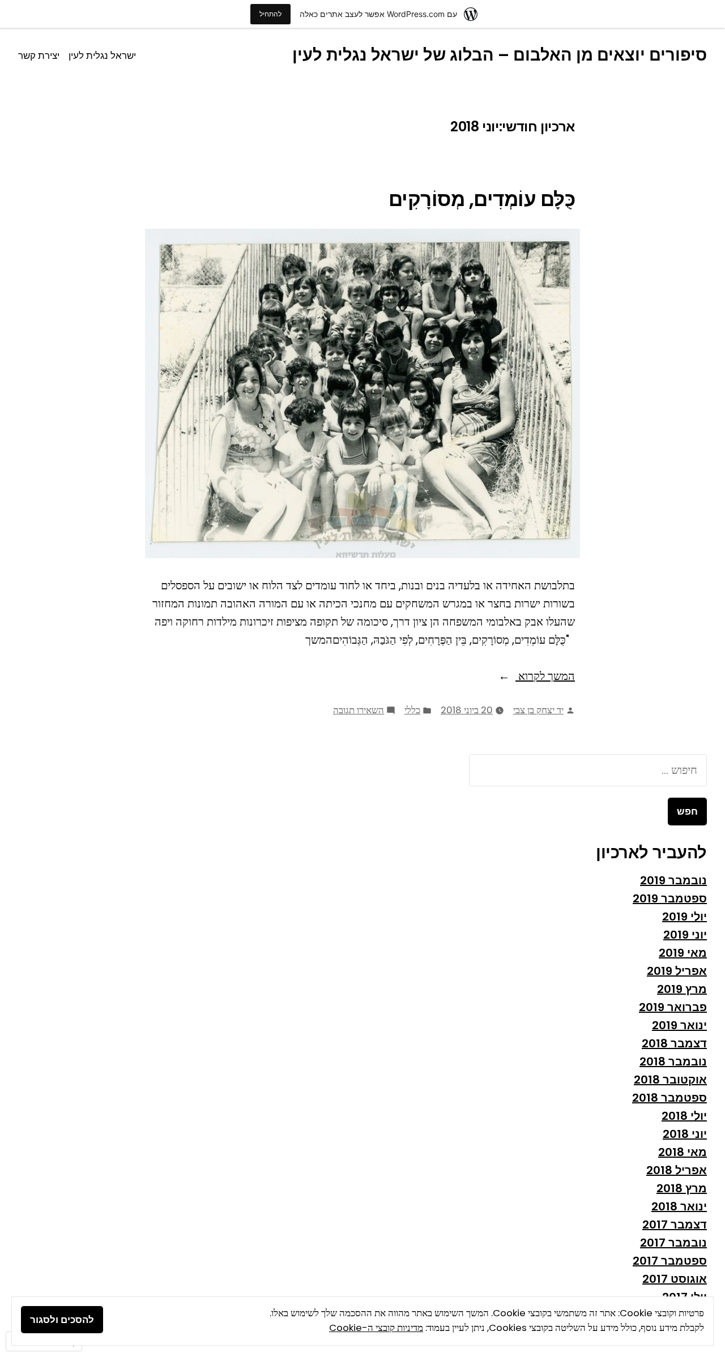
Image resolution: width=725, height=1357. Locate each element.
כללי (412, 710)
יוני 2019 (685, 935)
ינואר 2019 (679, 1025)
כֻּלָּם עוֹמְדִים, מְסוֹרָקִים (482, 199)
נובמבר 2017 (673, 1243)
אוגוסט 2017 (674, 1279)
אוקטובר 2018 (670, 1080)
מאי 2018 (682, 1152)
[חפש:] (588, 770)
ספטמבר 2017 (670, 1261)
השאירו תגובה (358, 710)
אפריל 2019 (677, 971)
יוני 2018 (685, 1134)
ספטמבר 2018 (669, 1098)
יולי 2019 (684, 916)
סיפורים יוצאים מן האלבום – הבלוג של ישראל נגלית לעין (499, 55)
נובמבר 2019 (673, 880)
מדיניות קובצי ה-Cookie (376, 1327)
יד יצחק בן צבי (538, 710)
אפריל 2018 (676, 1170)
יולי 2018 (684, 1116)
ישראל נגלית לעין (102, 55)
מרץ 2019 (682, 989)
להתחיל (270, 14)
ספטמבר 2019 (670, 898)
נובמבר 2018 (673, 1061)
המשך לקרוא (545, 675)
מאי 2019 (683, 953)
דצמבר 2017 (674, 1224)
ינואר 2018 (679, 1206)
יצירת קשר (38, 55)
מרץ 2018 (681, 1188)
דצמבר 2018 (674, 1043)
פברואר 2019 (673, 1007)
